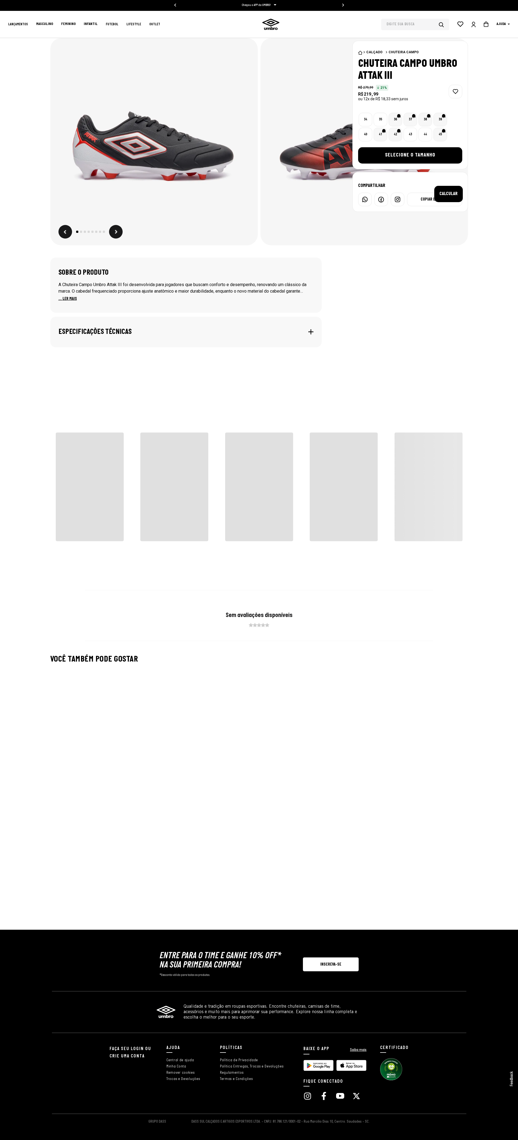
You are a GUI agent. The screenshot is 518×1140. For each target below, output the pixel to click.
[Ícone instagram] (307, 1096)
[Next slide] (343, 5)
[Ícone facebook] (324, 1096)
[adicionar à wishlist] (455, 91)
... (67, 299)
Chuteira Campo (404, 52)
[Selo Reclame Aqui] (391, 1079)
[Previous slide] (175, 5)
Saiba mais (358, 1050)
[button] (154, 142)
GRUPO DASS (157, 1121)
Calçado (374, 52)
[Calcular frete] (448, 236)
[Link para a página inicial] (360, 53)
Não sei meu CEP (423, 236)
